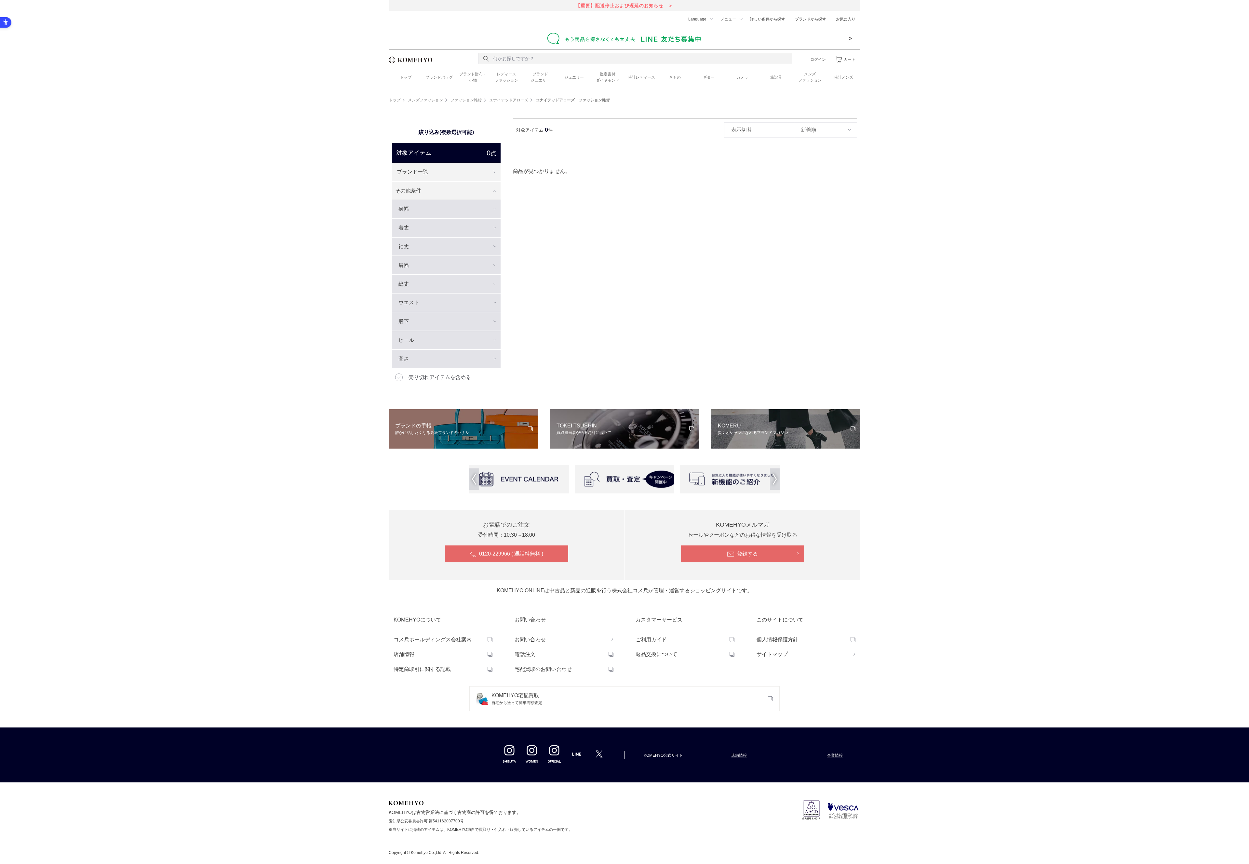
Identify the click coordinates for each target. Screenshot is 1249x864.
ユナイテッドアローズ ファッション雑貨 (573, 100)
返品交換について (656, 654)
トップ (405, 77)
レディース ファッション (506, 77)
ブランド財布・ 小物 (473, 77)
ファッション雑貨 (466, 100)
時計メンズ (843, 77)
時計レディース (641, 77)
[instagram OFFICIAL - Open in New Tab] (554, 753)
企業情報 (835, 755)
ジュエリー (574, 77)
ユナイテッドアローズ (508, 100)
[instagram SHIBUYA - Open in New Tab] (509, 753)
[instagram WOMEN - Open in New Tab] (531, 753)
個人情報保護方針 (777, 639)
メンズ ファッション (810, 77)
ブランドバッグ (439, 77)
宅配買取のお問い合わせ (543, 669)
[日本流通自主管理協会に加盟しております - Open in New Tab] (811, 810)
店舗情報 (404, 654)
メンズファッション (425, 100)
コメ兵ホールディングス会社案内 (433, 639)
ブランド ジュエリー (540, 77)
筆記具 (776, 77)
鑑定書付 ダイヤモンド (607, 77)
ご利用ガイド (651, 639)
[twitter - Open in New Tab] (599, 753)
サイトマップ (772, 654)
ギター (709, 77)
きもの (675, 77)
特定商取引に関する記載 (422, 669)
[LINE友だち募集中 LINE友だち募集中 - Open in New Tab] (624, 38)
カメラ (742, 77)
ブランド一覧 (412, 172)
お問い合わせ (530, 639)
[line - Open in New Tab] (576, 756)
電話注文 (525, 654)
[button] (474, 479)
